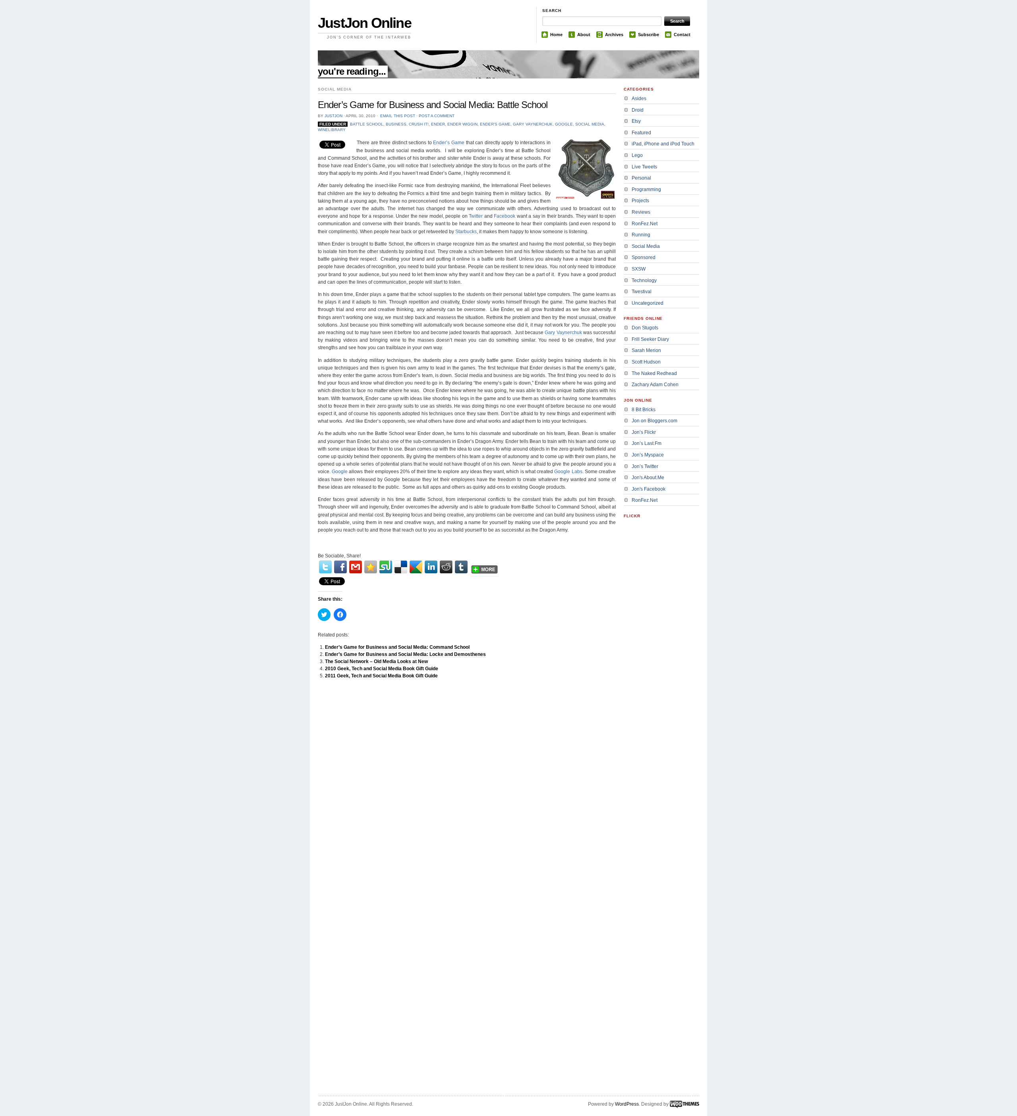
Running (641, 235)
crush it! (419, 124)
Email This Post (397, 116)
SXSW (639, 269)
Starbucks (466, 231)
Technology (644, 280)
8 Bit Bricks (643, 409)
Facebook (504, 216)
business (396, 124)
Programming (646, 189)
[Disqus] (467, 786)
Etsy (636, 121)
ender (438, 124)
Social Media (589, 124)
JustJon (333, 116)
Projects (640, 200)
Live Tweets (644, 167)
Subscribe (648, 34)
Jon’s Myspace (648, 455)
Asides (639, 98)
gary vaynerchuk (533, 124)
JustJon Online (364, 23)
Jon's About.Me (648, 477)
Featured (641, 132)
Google (340, 471)
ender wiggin (462, 124)
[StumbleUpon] (385, 567)
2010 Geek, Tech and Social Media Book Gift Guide (381, 668)
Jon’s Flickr (644, 432)
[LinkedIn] (431, 567)
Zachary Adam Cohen (655, 384)
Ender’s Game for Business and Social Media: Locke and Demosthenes (405, 654)
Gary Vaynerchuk (563, 332)
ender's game (495, 124)
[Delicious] (400, 567)
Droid (638, 110)
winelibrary (332, 130)
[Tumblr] (461, 567)
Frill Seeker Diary (650, 339)
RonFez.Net (644, 223)
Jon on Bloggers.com (654, 421)
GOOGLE (564, 124)
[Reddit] (446, 567)
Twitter (476, 216)
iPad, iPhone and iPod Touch (663, 144)
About (583, 34)
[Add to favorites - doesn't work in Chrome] (370, 567)
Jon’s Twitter (645, 466)
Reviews (641, 212)
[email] (355, 567)
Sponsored (643, 257)
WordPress (627, 1104)
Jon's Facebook (648, 489)
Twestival (642, 291)
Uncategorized (647, 303)
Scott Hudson (646, 362)
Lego (637, 155)
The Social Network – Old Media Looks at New (376, 661)
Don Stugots (645, 328)
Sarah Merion (646, 350)
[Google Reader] (416, 567)
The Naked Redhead (654, 373)
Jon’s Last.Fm (646, 443)
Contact (682, 34)
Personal (641, 178)
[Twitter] (325, 567)
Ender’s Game (448, 142)
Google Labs (568, 471)
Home (556, 34)
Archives (614, 34)
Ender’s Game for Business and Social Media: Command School (397, 647)
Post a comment (436, 116)
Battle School (366, 124)
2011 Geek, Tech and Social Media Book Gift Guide (381, 676)
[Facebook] (340, 567)
